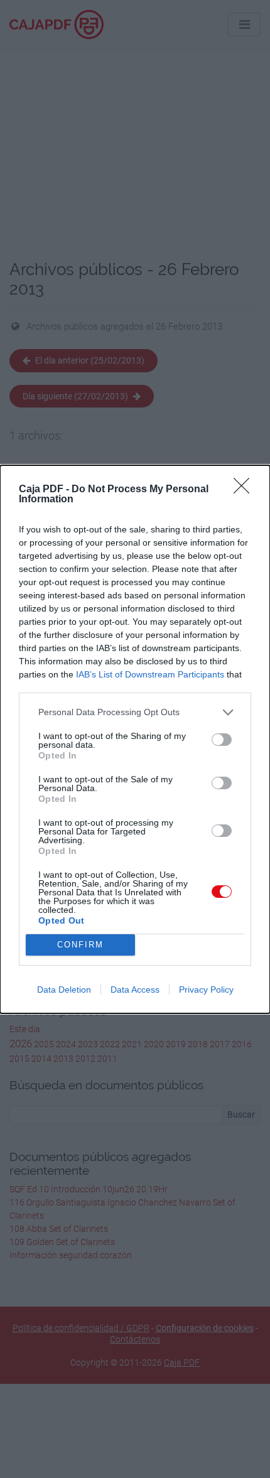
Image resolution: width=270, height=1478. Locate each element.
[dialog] (135, 739)
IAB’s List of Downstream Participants (150, 674)
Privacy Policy (206, 989)
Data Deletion (64, 989)
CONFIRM (80, 944)
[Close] (245, 490)
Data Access (135, 989)
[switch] (222, 739)
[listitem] (135, 712)
